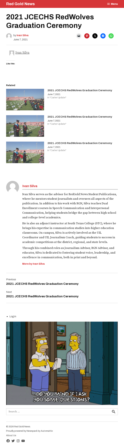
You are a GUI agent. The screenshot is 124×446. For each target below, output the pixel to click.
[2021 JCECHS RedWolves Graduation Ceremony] (25, 100)
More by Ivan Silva (33, 263)
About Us (11, 435)
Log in (12, 316)
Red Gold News (20, 4)
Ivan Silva (23, 35)
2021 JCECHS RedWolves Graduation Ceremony (79, 90)
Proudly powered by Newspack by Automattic (29, 431)
